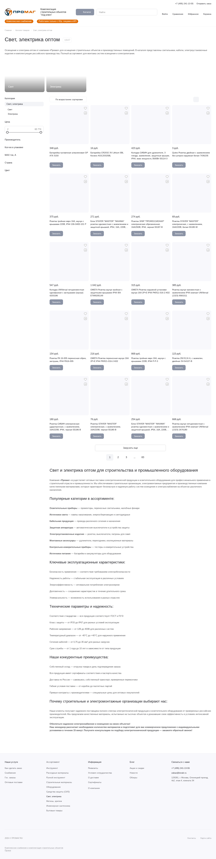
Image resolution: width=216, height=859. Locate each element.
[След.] (151, 457)
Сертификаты (94, 782)
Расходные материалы (57, 773)
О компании (94, 788)
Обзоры (133, 777)
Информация (94, 762)
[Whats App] (12, 821)
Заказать (56, 165)
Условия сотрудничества (100, 773)
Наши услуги (11, 762)
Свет (10, 109)
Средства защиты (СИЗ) (58, 791)
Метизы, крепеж (54, 801)
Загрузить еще (130, 448)
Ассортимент (53, 762)
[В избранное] (85, 108)
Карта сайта (206, 838)
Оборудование (53, 787)
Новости (134, 773)
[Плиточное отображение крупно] (190, 99)
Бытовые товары (54, 810)
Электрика (13, 114)
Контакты (192, 838)
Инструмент (52, 768)
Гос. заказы (10, 777)
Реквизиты (93, 768)
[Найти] (153, 12)
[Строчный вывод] (202, 99)
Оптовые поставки (13, 782)
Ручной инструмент (55, 777)
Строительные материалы (59, 782)
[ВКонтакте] (6, 821)
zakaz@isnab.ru (178, 773)
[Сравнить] (85, 113)
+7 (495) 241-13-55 (184, 3)
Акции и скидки (137, 768)
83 (142, 457)
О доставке (93, 777)
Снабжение (10, 773)
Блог (132, 762)
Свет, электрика (14, 104)
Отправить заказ (204, 4)
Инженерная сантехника (58, 806)
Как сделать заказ (13, 768)
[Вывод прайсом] (208, 99)
